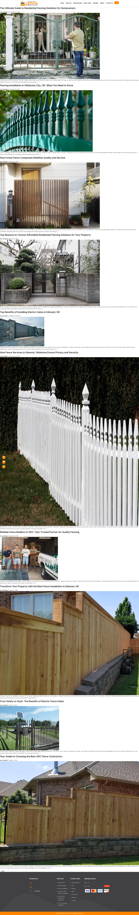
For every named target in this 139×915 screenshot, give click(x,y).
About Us (68, 3)
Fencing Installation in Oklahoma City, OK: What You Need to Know (36, 85)
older (2, 871)
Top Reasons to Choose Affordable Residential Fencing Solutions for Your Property (45, 234)
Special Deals (75, 882)
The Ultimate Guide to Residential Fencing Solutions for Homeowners (37, 8)
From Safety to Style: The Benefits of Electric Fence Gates (32, 701)
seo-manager (4, 12)
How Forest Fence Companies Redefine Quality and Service (32, 157)
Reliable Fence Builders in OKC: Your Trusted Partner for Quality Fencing (39, 532)
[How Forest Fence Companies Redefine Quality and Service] (50, 195)
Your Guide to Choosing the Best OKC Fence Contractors (31, 756)
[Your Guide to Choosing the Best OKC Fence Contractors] (69, 813)
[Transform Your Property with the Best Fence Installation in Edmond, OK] (69, 643)
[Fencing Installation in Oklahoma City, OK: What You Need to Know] (46, 120)
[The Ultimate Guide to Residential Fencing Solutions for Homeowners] (50, 46)
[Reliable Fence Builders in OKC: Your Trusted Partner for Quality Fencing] (29, 558)
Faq (73, 885)
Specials (95, 3)
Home (62, 3)
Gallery (102, 3)
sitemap (74, 900)
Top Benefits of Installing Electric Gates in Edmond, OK (30, 312)
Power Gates (87, 3)
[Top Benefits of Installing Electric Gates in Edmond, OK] (22, 331)
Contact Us (109, 3)
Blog (73, 891)
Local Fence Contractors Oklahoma (61, 898)
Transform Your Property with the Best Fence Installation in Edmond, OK (39, 586)
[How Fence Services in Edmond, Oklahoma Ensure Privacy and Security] (69, 441)
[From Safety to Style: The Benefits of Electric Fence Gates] (29, 728)
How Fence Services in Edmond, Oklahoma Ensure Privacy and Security (39, 352)
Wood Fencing (77, 3)
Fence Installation (63, 888)
